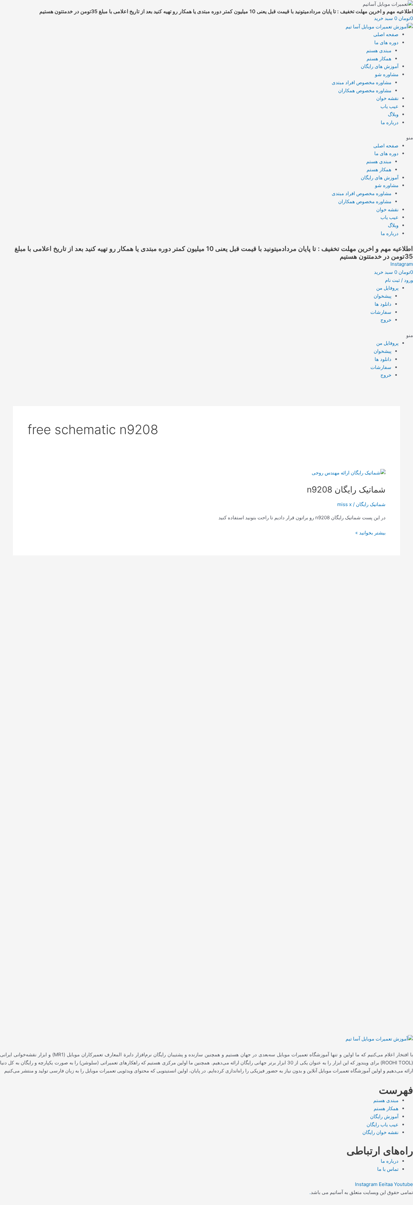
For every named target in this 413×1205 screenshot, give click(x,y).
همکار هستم (379, 58)
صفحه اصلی (385, 34)
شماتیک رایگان (371, 504)
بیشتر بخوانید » (370, 532)
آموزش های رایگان (379, 66)
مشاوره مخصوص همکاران (364, 90)
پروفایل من (387, 288)
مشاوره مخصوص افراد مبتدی (361, 82)
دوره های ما (386, 42)
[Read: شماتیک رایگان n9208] (349, 473)
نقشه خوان (387, 98)
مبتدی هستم (378, 50)
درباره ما (389, 122)
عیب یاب (389, 106)
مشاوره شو (386, 74)
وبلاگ (393, 114)
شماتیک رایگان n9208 (346, 489)
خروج (385, 320)
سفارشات (380, 312)
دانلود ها (383, 304)
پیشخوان (382, 296)
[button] (206, 138)
